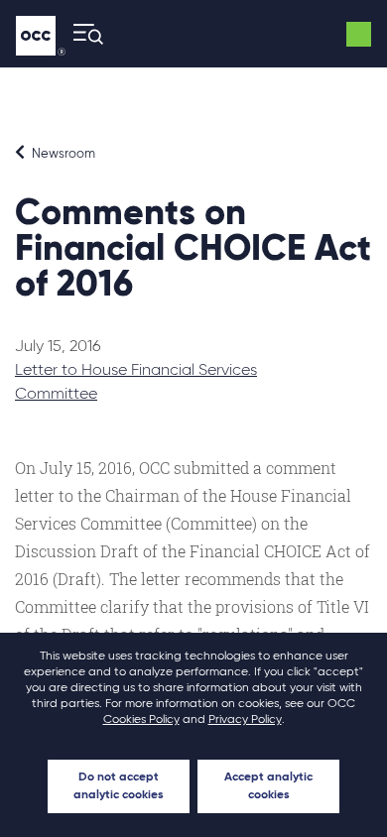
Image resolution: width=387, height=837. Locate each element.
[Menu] (82, 34)
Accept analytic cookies (268, 786)
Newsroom (62, 154)
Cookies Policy (141, 720)
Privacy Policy (245, 720)
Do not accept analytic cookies (118, 786)
